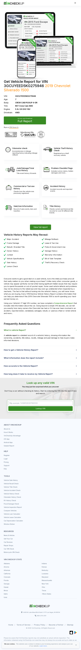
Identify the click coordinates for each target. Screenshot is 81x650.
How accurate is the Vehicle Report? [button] (21, 366)
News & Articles (9, 535)
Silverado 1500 (16, 90)
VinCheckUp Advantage (12, 436)
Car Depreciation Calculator (13, 521)
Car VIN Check (9, 549)
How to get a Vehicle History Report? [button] (21, 350)
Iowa (5, 597)
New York (45, 584)
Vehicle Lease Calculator (12, 517)
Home (10, 625)
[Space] (40, 605)
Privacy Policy (39, 625)
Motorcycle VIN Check (12, 552)
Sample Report (9, 446)
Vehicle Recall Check (11, 483)
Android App (8, 442)
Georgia (6, 584)
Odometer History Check (12, 497)
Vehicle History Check (11, 494)
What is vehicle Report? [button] (15, 330)
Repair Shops (8, 545)
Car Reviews (8, 542)
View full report (40, 227)
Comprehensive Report (63, 303)
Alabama (7, 563)
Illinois (6, 590)
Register (7, 455)
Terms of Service (23, 625)
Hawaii (6, 587)
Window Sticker (9, 524)
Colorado (7, 577)
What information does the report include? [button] (24, 358)
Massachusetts (47, 580)
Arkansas (7, 570)
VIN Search (13, 127)
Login (6, 459)
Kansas (44, 567)
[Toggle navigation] (75, 3)
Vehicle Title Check (10, 487)
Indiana (44, 563)
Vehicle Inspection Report (13, 507)
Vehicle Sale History (11, 480)
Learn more (43, 646)
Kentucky (45, 570)
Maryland (45, 577)
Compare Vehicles (10, 510)
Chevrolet (62, 86)
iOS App (6, 439)
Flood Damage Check (11, 504)
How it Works (8, 432)
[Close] (76, 644)
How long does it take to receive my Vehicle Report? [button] (28, 374)
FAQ (5, 469)
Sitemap (70, 625)
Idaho (6, 594)
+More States (46, 594)
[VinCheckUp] (14, 2)
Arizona (6, 567)
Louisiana (45, 574)
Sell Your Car (8, 539)
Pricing (6, 462)
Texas (44, 590)
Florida (6, 580)
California (7, 574)
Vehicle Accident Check (12, 490)
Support (6, 465)
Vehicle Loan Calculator (12, 514)
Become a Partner (56, 625)
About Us (7, 429)
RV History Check (10, 500)
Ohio (43, 587)
